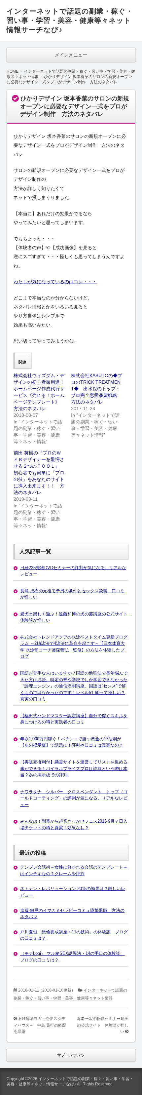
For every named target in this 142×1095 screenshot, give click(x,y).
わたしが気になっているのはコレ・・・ (55, 281)
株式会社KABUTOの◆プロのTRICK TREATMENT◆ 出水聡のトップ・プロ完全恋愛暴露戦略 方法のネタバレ (96, 389)
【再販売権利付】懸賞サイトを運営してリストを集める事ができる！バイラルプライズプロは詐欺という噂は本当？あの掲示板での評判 (73, 768)
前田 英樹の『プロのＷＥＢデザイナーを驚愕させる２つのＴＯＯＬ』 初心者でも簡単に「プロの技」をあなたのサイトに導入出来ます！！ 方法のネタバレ (41, 472)
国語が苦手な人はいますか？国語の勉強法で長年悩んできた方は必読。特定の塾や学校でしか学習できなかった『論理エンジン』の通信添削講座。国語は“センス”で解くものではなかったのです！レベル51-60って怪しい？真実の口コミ (73, 686)
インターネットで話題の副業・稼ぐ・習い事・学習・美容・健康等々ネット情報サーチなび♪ (70, 20)
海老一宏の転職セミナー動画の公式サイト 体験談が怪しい (102, 1025)
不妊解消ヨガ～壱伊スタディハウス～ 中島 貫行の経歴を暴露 (40, 1025)
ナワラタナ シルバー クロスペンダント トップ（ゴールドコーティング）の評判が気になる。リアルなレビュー (73, 798)
